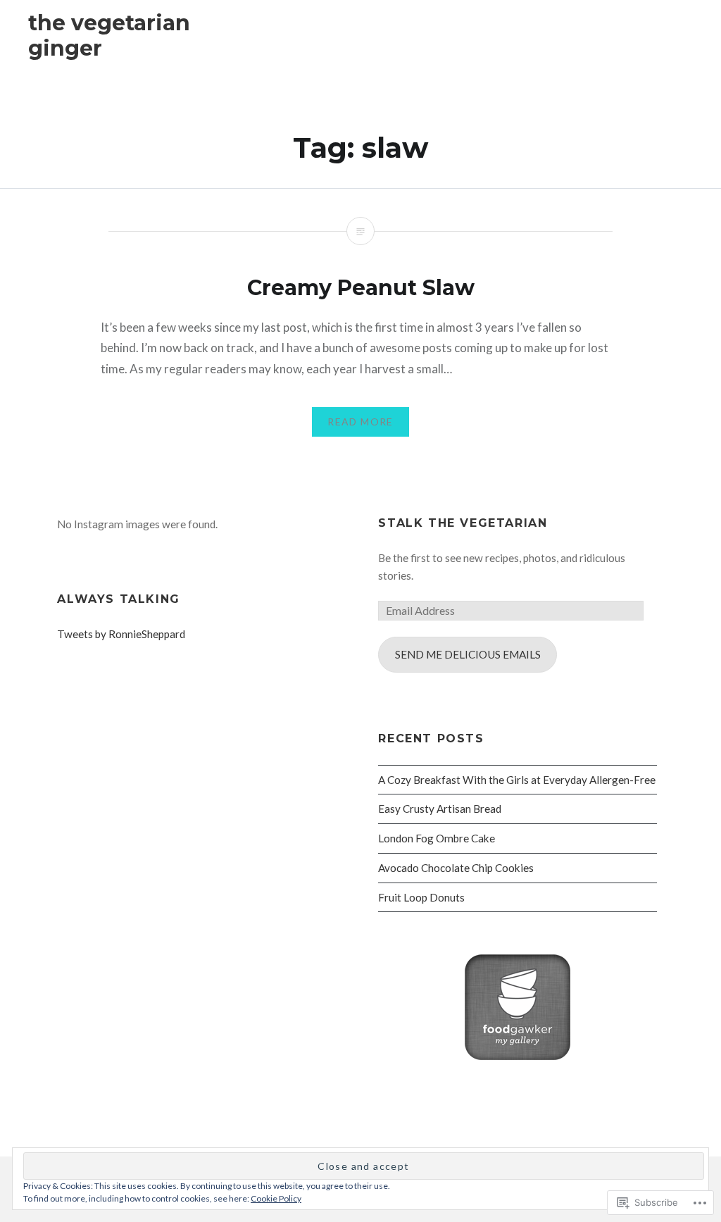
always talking (118, 599)
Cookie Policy (276, 1198)
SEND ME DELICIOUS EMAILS (468, 654)
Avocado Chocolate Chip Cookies (456, 867)
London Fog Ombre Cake (436, 838)
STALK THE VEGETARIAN (462, 523)
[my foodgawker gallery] (517, 1055)
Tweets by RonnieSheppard (121, 634)
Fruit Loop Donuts (421, 897)
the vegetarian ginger (109, 35)
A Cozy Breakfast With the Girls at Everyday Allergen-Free (517, 779)
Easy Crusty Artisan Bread (439, 808)
